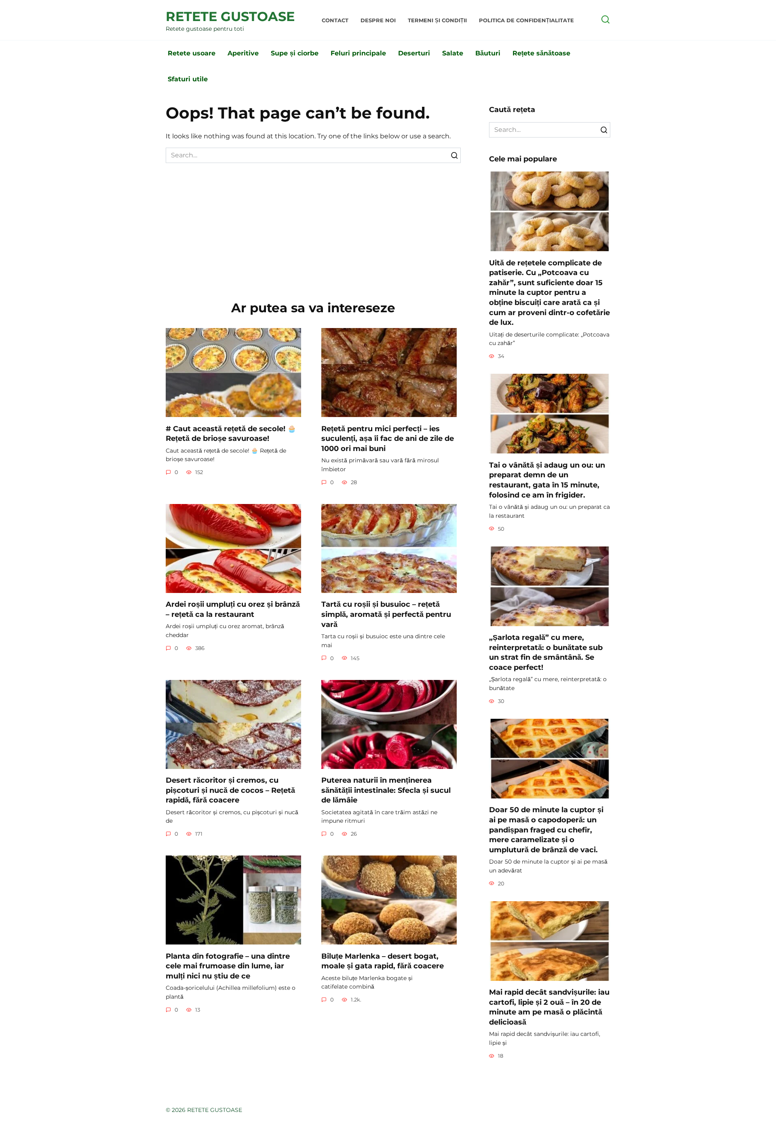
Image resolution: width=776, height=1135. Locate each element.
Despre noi (378, 20)
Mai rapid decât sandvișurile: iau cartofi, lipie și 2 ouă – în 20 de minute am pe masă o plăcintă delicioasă (549, 1007)
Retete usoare (191, 53)
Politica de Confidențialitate (526, 20)
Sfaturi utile (188, 79)
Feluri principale (358, 53)
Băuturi (487, 53)
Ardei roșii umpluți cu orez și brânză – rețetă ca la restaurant (233, 609)
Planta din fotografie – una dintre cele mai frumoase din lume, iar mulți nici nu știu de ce (228, 965)
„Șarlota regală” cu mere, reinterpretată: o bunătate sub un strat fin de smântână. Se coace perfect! (546, 652)
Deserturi (414, 53)
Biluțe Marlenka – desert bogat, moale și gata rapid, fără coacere (382, 960)
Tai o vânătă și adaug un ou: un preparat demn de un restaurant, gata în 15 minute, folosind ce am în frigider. (547, 479)
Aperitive (243, 53)
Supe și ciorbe (294, 53)
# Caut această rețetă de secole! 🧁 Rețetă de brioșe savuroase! (231, 433)
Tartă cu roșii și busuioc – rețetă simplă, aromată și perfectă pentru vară (386, 614)
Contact (335, 20)
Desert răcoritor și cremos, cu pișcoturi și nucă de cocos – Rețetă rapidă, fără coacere (230, 790)
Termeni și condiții (437, 20)
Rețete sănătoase (541, 53)
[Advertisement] (313, 223)
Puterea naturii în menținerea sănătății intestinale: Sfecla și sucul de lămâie (386, 790)
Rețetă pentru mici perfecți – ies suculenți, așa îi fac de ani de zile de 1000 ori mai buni (387, 438)
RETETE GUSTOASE (230, 16)
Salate (452, 53)
